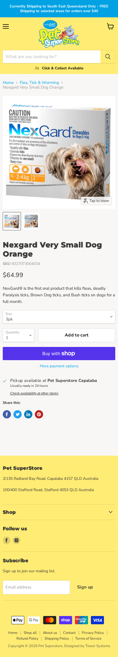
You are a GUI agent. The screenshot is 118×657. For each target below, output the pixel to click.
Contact (69, 632)
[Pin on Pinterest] (39, 414)
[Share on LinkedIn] (28, 414)
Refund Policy (27, 638)
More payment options (59, 366)
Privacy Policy (93, 632)
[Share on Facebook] (7, 414)
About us (50, 632)
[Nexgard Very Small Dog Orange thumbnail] (12, 221)
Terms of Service (88, 638)
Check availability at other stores (34, 393)
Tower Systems (97, 646)
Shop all (30, 632)
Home (8, 82)
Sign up (85, 587)
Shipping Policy (56, 638)
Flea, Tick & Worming (39, 82)
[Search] (107, 56)
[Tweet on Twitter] (17, 414)
